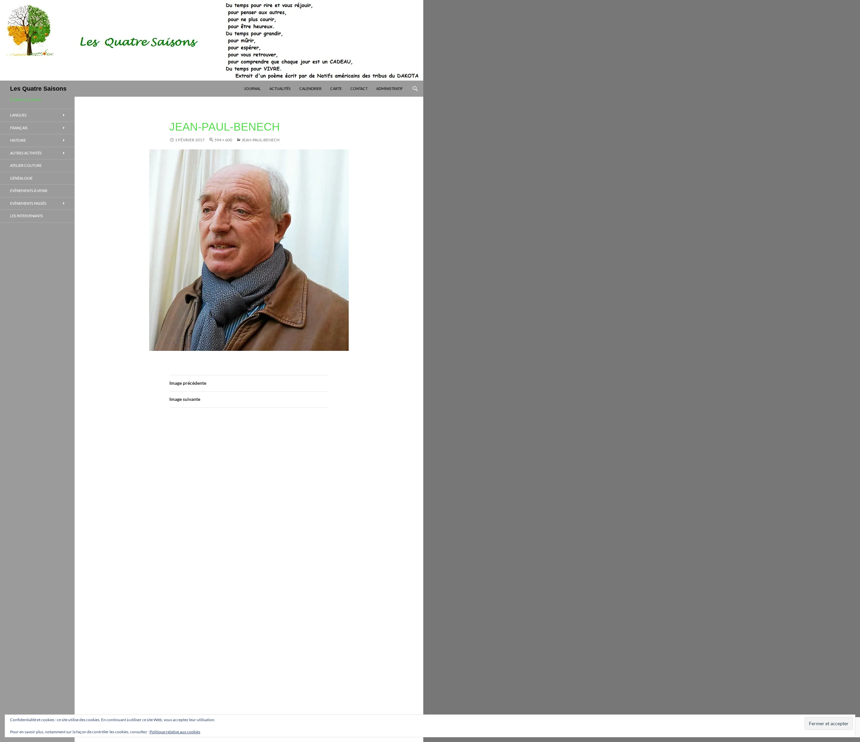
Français (19, 128)
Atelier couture (26, 165)
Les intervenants (26, 216)
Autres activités (26, 153)
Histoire (18, 140)
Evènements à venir (28, 190)
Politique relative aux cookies (174, 731)
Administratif (389, 88)
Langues (18, 115)
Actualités (280, 88)
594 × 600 (223, 139)
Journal (252, 88)
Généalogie (21, 178)
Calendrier (310, 88)
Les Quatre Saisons (38, 88)
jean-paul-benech (261, 139)
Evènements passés (28, 203)
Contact (359, 88)
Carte (336, 88)
